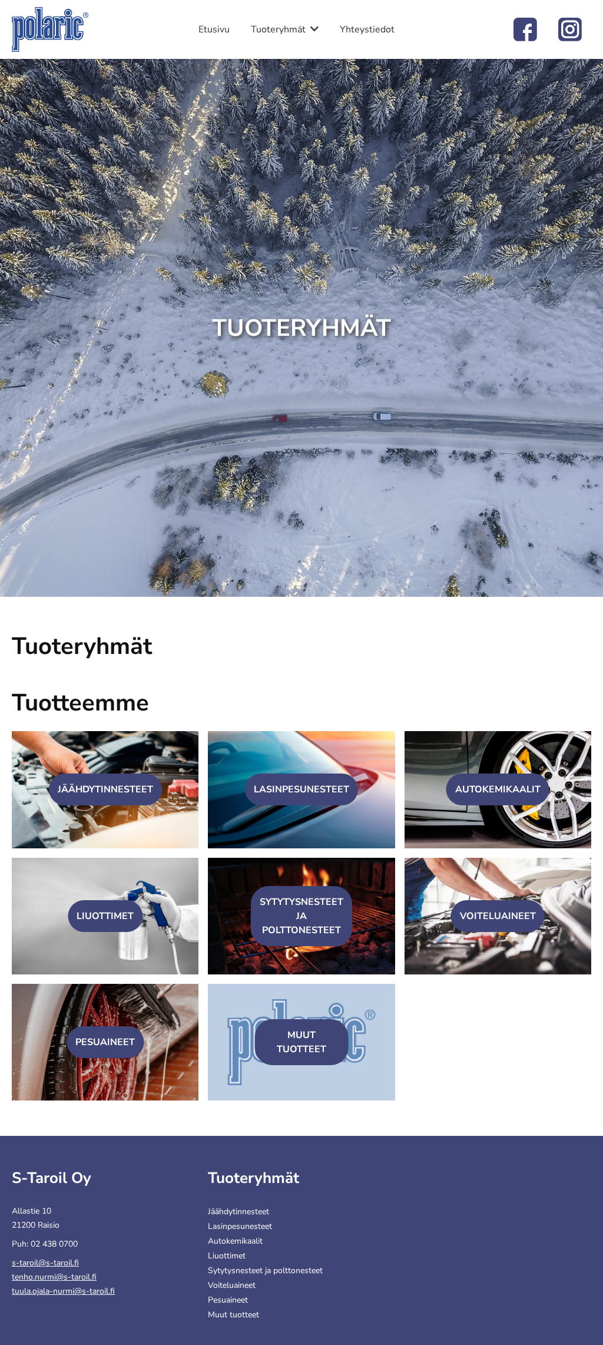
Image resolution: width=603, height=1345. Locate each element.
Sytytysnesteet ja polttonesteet (301, 916)
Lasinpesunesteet (301, 789)
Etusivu (214, 29)
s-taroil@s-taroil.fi (45, 1262)
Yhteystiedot (367, 29)
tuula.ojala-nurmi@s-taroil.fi (63, 1291)
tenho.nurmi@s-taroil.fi (54, 1277)
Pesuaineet (105, 1042)
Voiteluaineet (498, 916)
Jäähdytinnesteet (105, 789)
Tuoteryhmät (278, 29)
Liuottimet (105, 916)
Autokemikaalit (498, 789)
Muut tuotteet (233, 1314)
